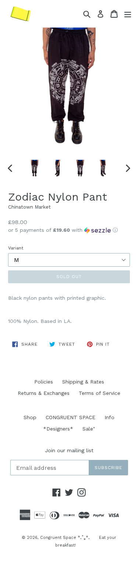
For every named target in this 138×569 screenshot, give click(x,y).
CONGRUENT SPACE (70, 417)
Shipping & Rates (83, 382)
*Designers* (58, 429)
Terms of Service (99, 393)
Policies (43, 382)
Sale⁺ (88, 429)
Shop (30, 417)
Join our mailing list (69, 450)
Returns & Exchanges (44, 393)
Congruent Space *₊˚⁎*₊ (65, 537)
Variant (15, 248)
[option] (34, 168)
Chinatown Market (29, 207)
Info (109, 417)
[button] (69, 230)
